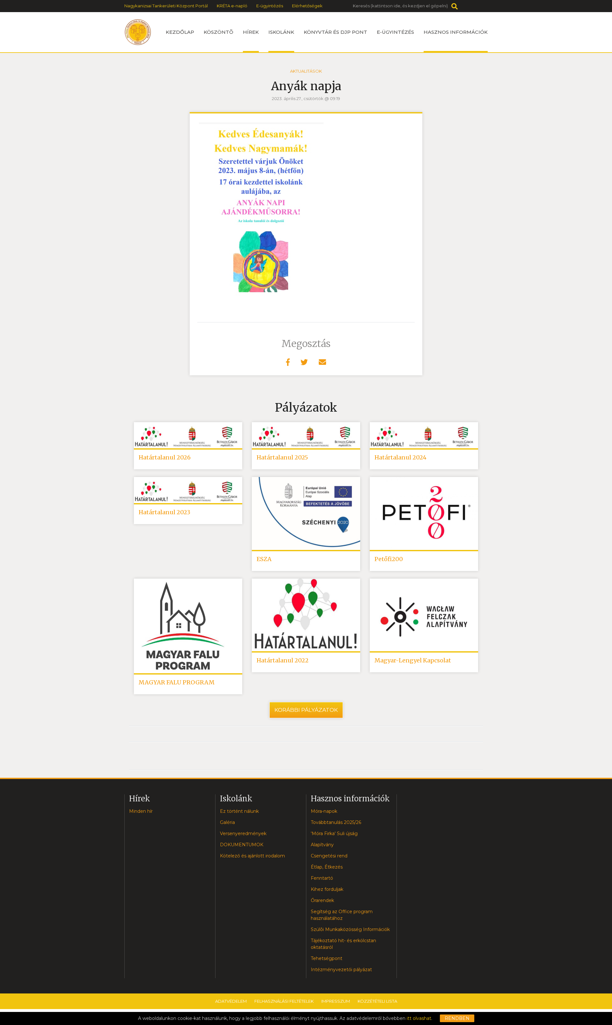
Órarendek (322, 900)
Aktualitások (306, 71)
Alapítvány (322, 845)
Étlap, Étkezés (327, 867)
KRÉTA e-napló (232, 5)
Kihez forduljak (327, 889)
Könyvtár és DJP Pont (335, 32)
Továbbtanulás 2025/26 (336, 822)
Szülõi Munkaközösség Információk (350, 929)
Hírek (251, 32)
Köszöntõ (218, 32)
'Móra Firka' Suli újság (334, 833)
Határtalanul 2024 (400, 457)
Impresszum (335, 1001)
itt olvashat (419, 1018)
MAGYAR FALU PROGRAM (177, 682)
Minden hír (141, 811)
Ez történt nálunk (239, 811)
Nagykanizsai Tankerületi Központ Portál (166, 5)
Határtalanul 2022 (283, 660)
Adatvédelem (231, 1001)
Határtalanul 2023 (164, 512)
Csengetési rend (329, 856)
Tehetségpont (326, 958)
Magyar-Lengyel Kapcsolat (413, 660)
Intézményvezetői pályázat (341, 969)
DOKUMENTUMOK (241, 845)
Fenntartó (322, 878)
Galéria (227, 822)
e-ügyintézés (395, 32)
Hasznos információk (456, 32)
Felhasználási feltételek (284, 1001)
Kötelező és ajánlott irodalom (252, 856)
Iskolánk (281, 32)
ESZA (264, 559)
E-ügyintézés (269, 5)
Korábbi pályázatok (306, 710)
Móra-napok (324, 811)
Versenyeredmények (243, 833)
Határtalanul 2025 (282, 457)
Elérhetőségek (307, 5)
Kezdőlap (180, 32)
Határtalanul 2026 (165, 457)
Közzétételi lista (377, 1001)
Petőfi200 (389, 559)
